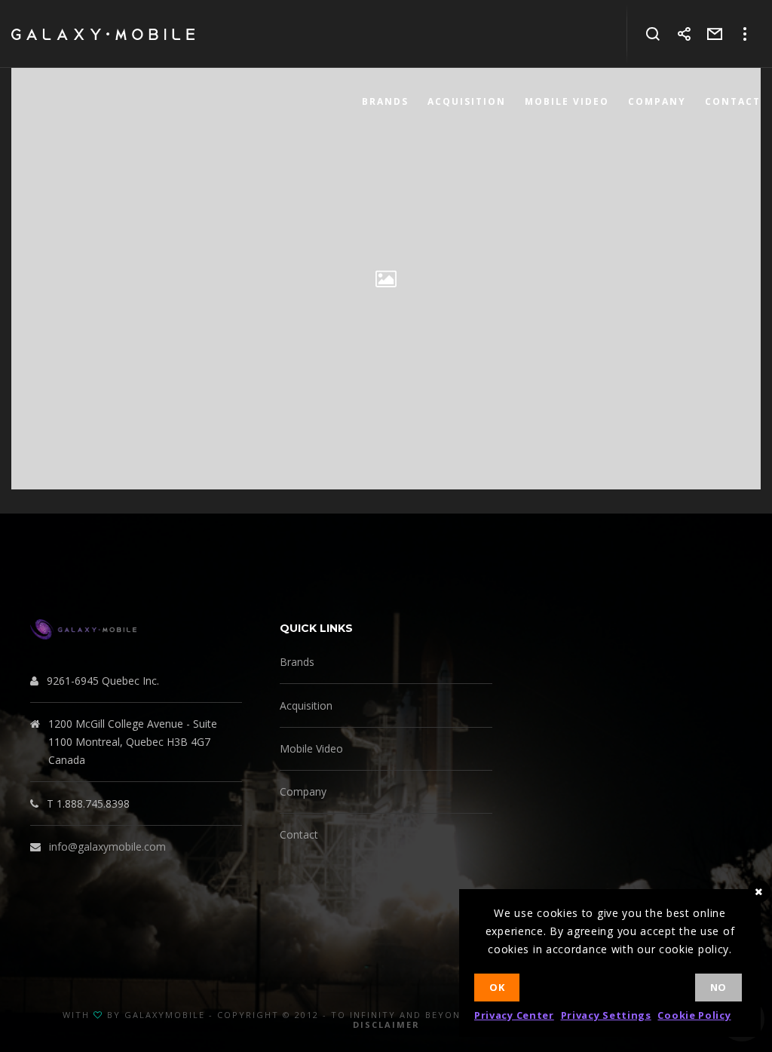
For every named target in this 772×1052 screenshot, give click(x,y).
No (718, 987)
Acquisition (306, 705)
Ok (496, 987)
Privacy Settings (606, 1015)
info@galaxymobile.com (107, 846)
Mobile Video (311, 748)
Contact (299, 834)
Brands (297, 662)
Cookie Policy (694, 1015)
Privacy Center (514, 1015)
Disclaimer (386, 1024)
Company (303, 791)
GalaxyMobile (164, 1014)
